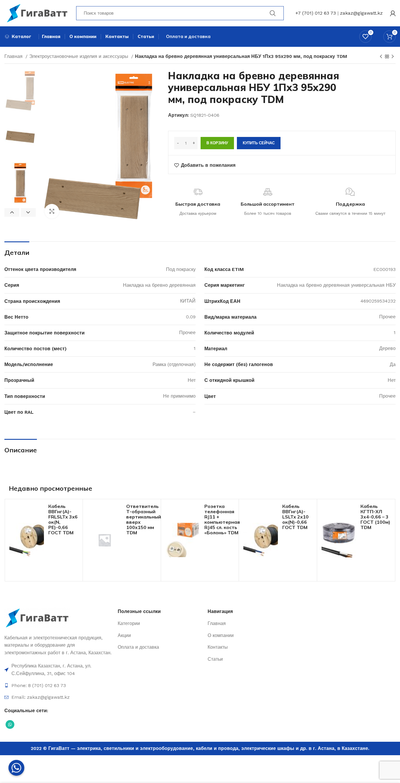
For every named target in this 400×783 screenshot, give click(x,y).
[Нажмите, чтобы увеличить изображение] (52, 211)
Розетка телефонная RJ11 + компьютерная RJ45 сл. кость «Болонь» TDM (222, 519)
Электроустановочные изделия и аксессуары (79, 56)
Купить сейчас (259, 143)
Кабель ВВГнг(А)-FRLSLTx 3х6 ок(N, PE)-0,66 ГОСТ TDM (63, 519)
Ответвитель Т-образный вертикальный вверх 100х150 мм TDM (143, 519)
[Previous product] (381, 57)
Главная (14, 56)
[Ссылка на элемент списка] (58, 669)
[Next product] (393, 57)
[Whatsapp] (16, 768)
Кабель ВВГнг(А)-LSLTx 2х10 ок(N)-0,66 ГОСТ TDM (295, 516)
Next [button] (28, 212)
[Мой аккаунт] (393, 13)
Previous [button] (11, 212)
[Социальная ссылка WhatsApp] (10, 724)
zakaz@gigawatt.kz (361, 13)
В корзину (217, 143)
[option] (20, 91)
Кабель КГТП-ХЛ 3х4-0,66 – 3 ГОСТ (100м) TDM (375, 516)
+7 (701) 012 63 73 (315, 13)
